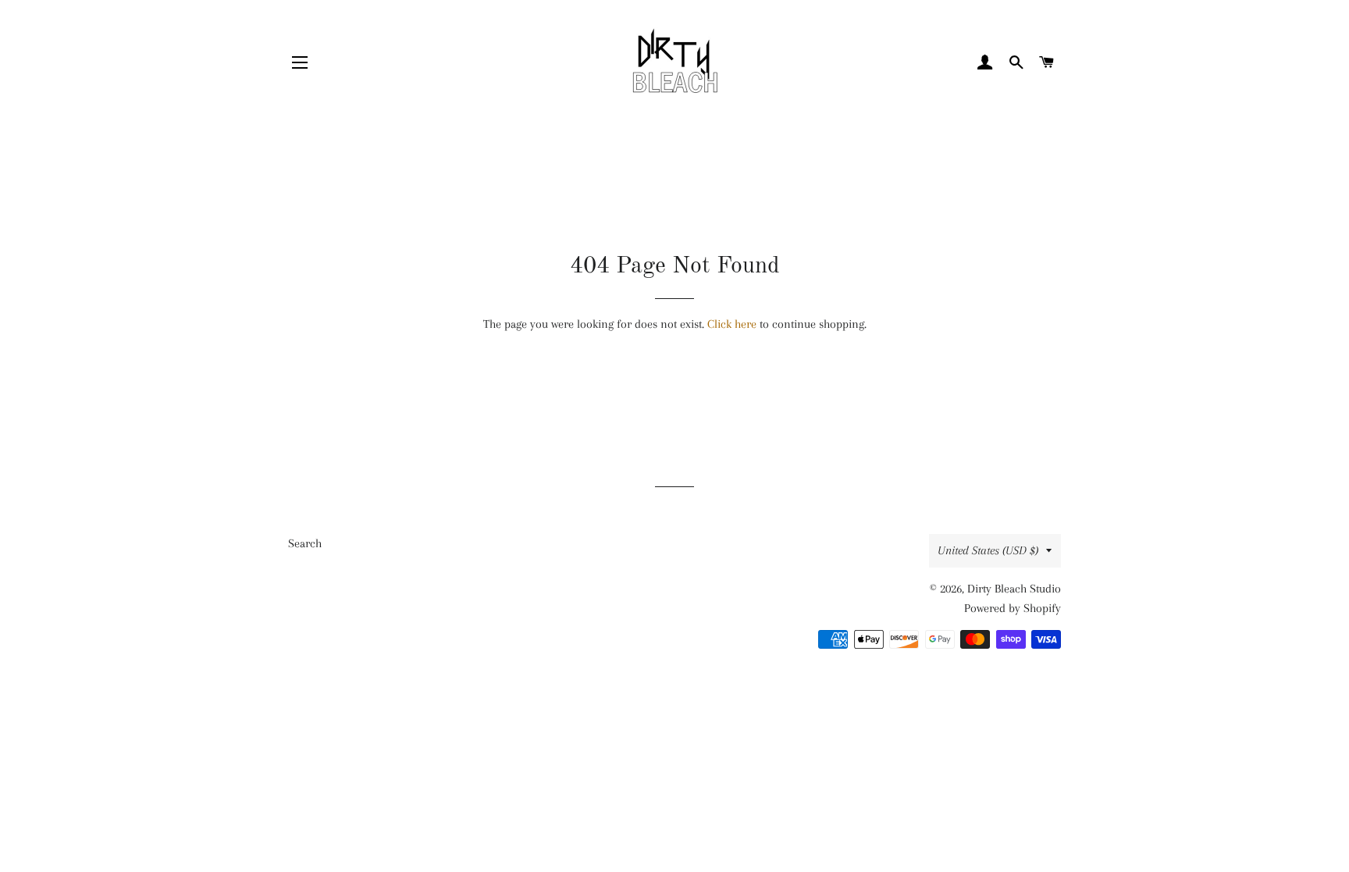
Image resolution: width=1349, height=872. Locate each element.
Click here (731, 324)
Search (305, 543)
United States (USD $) (988, 550)
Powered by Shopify (1012, 608)
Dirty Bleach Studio (1014, 589)
